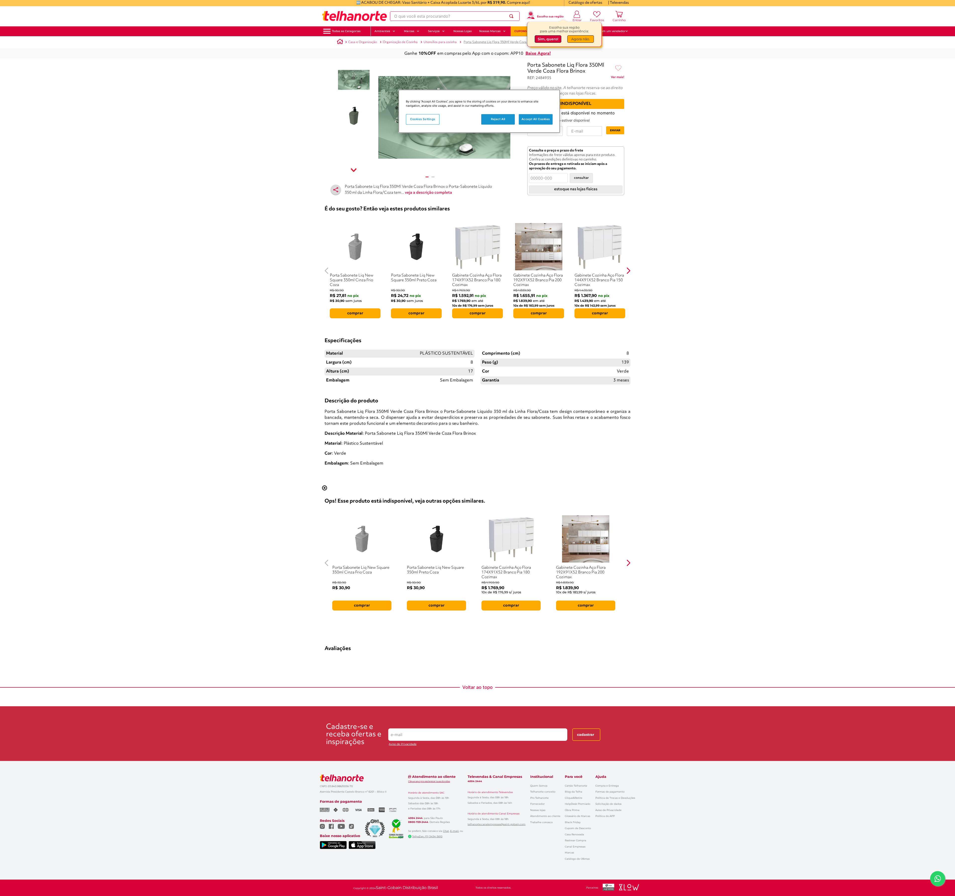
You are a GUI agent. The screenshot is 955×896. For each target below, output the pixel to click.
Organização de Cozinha (400, 42)
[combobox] (455, 16)
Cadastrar (585, 734)
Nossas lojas (537, 810)
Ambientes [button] (382, 31)
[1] (427, 177)
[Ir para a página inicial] (354, 16)
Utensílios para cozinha (440, 42)
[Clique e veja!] (617, 78)
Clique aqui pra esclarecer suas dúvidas (429, 781)
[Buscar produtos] (512, 16)
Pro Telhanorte (539, 798)
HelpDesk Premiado (577, 803)
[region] (479, 111)
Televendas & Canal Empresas (495, 777)
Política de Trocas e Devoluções (615, 798)
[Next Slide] (628, 270)
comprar (355, 313)
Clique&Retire (573, 798)
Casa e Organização (362, 42)
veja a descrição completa (428, 193)
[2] (433, 177)
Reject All (498, 119)
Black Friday (572, 822)
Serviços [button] (434, 31)
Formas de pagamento (609, 791)
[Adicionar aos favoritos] (618, 68)
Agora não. (580, 39)
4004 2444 (415, 818)
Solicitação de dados (608, 803)
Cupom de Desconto (578, 828)
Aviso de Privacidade (403, 744)
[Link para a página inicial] (340, 42)
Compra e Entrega (607, 785)
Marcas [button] (409, 31)
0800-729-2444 (418, 822)
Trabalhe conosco (541, 822)
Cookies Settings (422, 119)
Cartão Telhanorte (576, 785)
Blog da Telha (573, 791)
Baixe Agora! (538, 53)
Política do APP (605, 816)
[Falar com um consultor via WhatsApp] (937, 878)
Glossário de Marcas (577, 816)
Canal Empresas (575, 846)
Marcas (569, 852)
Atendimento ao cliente (545, 816)
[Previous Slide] (326, 270)
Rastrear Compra (575, 840)
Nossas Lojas (462, 31)
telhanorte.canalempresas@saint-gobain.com (496, 824)
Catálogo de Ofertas (577, 858)
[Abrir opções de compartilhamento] (336, 190)
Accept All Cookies (536, 119)
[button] (346, 31)
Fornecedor (537, 803)
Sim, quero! (548, 39)
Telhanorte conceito (542, 791)
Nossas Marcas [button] (490, 31)
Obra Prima (572, 810)
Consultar (581, 178)
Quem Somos (538, 785)
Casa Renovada (574, 834)
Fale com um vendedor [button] (609, 31)
